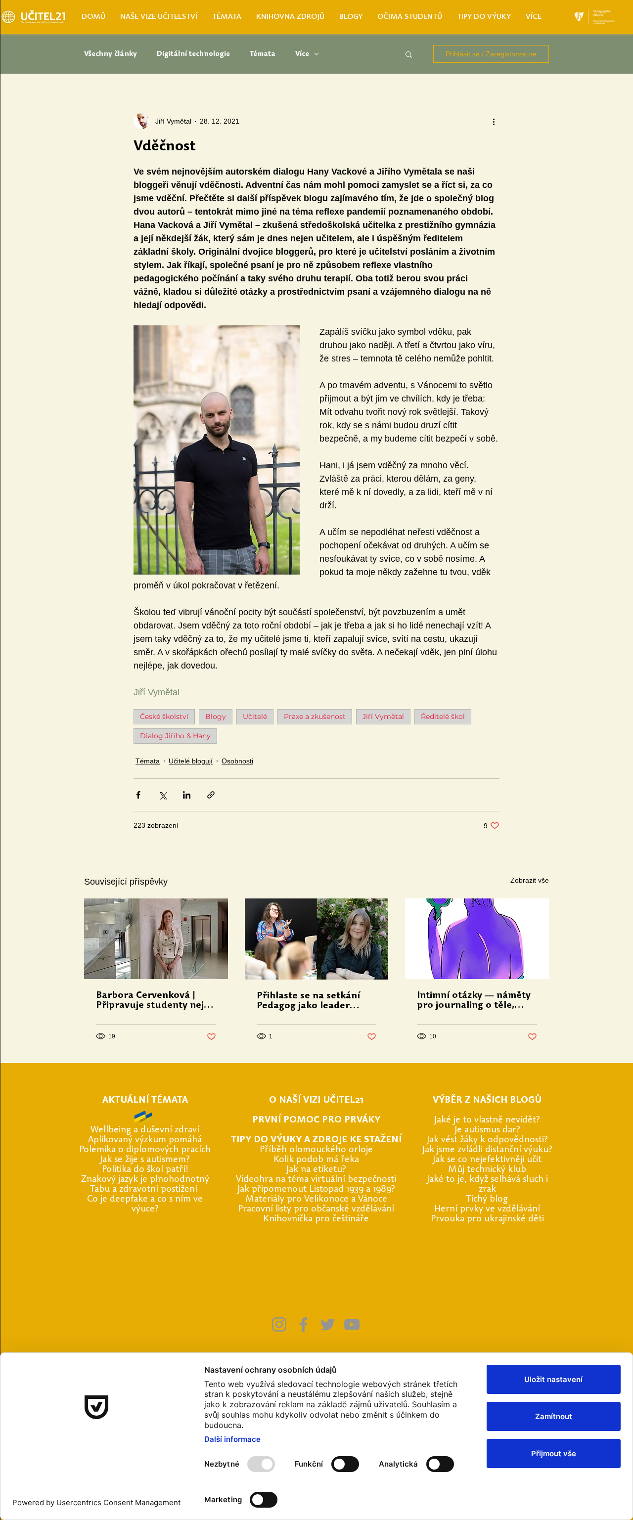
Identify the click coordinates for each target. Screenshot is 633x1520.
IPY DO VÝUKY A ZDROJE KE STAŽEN (317, 1140)
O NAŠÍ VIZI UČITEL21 (316, 1100)
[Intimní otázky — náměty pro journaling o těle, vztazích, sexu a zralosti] (477, 938)
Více (302, 54)
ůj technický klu (489, 1169)
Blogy (215, 716)
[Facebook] (303, 1324)
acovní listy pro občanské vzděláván (319, 1209)
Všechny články (110, 54)
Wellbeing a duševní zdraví (144, 1130)
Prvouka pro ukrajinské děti (487, 1219)
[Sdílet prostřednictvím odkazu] (211, 795)
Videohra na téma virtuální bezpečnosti (316, 1179)
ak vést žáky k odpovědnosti (486, 1140)
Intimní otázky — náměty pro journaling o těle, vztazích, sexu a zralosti (474, 1001)
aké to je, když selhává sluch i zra (488, 1184)
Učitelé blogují (191, 761)
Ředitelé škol (443, 716)
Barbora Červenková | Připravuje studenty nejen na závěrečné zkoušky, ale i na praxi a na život (155, 1001)
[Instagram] (279, 1324)
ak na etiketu (315, 1169)
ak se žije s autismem (144, 1159)
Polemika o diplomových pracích (145, 1150)
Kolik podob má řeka (316, 1159)
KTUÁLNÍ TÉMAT (145, 1100)
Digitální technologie (193, 54)
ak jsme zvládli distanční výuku (486, 1150)
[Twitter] (327, 1324)
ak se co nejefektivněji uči (486, 1159)
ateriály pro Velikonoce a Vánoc (318, 1199)
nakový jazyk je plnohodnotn (146, 1179)
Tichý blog (487, 1199)
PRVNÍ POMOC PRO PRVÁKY (316, 1120)
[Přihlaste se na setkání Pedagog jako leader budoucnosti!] (317, 939)
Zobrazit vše (529, 880)
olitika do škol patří (145, 1169)
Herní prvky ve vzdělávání (487, 1209)
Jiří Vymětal (383, 716)
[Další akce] (493, 121)
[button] (408, 54)
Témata (262, 54)
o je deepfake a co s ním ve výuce (147, 1204)
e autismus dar (486, 1130)
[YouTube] (352, 1324)
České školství (164, 716)
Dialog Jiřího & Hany (175, 735)
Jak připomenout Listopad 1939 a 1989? (316, 1189)
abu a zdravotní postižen (144, 1189)
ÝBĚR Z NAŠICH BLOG (487, 1100)
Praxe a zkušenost (315, 716)
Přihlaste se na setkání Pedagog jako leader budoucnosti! (308, 1001)
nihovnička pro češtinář (316, 1219)
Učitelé (255, 716)
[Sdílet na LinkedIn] (186, 795)
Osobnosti (237, 761)
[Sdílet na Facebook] (138, 795)
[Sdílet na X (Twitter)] (162, 795)
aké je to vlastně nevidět (486, 1120)
